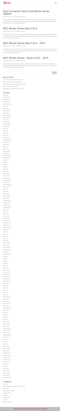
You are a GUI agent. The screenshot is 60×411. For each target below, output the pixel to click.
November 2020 (7, 180)
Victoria (5, 399)
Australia (5, 384)
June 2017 (5, 261)
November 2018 (7, 223)
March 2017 (6, 267)
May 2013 (5, 366)
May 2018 (5, 236)
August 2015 (6, 310)
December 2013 (7, 353)
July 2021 (5, 162)
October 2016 (6, 279)
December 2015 (7, 301)
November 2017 (7, 249)
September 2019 (7, 207)
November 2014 (7, 330)
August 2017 (6, 256)
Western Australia (20, 16)
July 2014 (5, 339)
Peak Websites (44, 409)
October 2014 (6, 332)
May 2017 (5, 263)
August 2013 (6, 362)
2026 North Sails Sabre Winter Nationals (13, 79)
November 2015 (7, 303)
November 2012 (7, 373)
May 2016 (5, 290)
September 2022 (7, 142)
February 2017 (6, 270)
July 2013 (5, 364)
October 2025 (6, 101)
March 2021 (6, 171)
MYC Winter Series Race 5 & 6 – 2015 (24, 43)
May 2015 (5, 317)
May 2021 (5, 166)
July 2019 (5, 211)
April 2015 (5, 319)
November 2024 (7, 117)
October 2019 (6, 205)
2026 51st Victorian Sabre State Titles (12, 82)
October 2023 (6, 126)
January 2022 (6, 153)
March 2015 (6, 321)
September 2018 (7, 227)
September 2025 (7, 104)
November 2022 (7, 140)
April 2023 (5, 133)
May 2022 (5, 146)
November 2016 (7, 276)
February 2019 (6, 216)
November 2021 (7, 158)
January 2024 (6, 122)
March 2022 (6, 149)
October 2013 (6, 357)
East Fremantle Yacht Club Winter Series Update (26, 12)
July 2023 (5, 128)
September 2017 (7, 254)
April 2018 (5, 238)
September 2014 (7, 335)
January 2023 (6, 137)
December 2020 (7, 178)
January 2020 (6, 198)
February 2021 (6, 173)
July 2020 (5, 189)
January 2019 (6, 218)
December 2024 (7, 115)
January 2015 (6, 326)
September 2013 (7, 359)
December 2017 (7, 247)
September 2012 (7, 377)
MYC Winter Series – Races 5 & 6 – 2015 (25, 57)
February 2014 (6, 348)
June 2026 (5, 95)
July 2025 (5, 106)
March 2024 (6, 119)
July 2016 (5, 285)
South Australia (7, 393)
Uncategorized (6, 397)
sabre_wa (6, 16)
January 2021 (6, 175)
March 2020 (6, 193)
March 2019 (6, 214)
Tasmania (5, 395)
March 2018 (6, 241)
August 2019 (6, 209)
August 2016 (6, 283)
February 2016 (6, 296)
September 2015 (7, 308)
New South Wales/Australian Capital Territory (14, 386)
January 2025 (6, 113)
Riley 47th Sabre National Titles (10, 86)
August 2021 (6, 160)
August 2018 (6, 229)
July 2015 (5, 312)
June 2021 (5, 164)
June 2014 (5, 341)
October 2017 (6, 252)
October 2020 (6, 182)
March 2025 (6, 108)
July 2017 (5, 258)
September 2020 (7, 184)
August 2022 (6, 144)
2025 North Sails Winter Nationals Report (13, 88)
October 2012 (6, 375)
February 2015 (6, 323)
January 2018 (6, 245)
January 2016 (6, 299)
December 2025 (7, 99)
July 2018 (5, 231)
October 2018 (6, 225)
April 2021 (5, 169)
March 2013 (6, 368)
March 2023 (6, 135)
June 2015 (5, 314)
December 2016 (7, 274)
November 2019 (7, 202)
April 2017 (5, 265)
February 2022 (6, 151)
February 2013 (6, 371)
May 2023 (5, 131)
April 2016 (5, 292)
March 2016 (6, 294)
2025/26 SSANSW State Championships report (14, 84)
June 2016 (5, 288)
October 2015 (6, 306)
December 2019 (7, 200)
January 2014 (6, 350)
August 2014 (6, 337)
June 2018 (5, 234)
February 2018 (6, 243)
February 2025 (6, 110)
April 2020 (5, 191)
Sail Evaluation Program (9, 390)
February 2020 (6, 196)
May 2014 (5, 344)
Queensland (6, 388)
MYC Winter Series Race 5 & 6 (20, 28)
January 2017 (6, 272)
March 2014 (6, 346)
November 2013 (7, 355)
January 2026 (6, 97)
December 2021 (7, 155)
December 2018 (7, 220)
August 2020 (6, 187)
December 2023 (7, 124)
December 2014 (7, 328)
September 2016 (7, 281)
